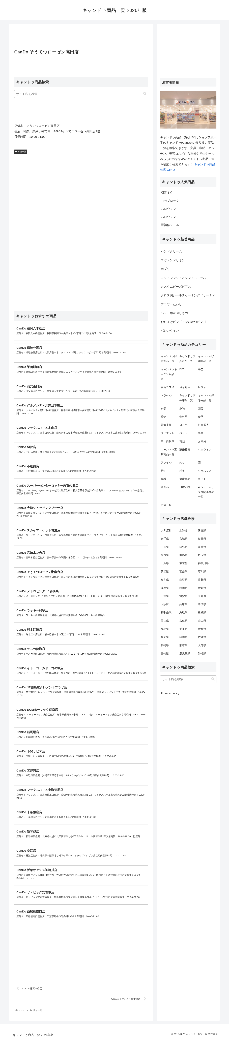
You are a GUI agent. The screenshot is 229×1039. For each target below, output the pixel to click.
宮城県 (183, 538)
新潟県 (165, 571)
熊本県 (183, 645)
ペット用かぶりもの (174, 313)
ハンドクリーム (171, 251)
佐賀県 (202, 637)
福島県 (183, 547)
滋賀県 (183, 596)
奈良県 (202, 604)
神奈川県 (203, 563)
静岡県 (183, 588)
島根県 (202, 612)
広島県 (183, 620)
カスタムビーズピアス (176, 286)
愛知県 (202, 588)
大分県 (202, 645)
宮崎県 (165, 653)
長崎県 (165, 645)
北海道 (183, 530)
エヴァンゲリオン (173, 260)
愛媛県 (202, 629)
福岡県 (183, 637)
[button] (145, 94)
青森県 (202, 530)
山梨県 (183, 579)
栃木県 (165, 555)
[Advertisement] (81, 37)
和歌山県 (166, 612)
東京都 (183, 563)
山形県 (165, 547)
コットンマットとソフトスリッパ (183, 278)
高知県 (165, 637)
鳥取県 (183, 612)
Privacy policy (170, 693)
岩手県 (165, 538)
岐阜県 (165, 588)
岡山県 (165, 620)
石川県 (202, 571)
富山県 (183, 571)
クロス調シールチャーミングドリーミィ (188, 295)
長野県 (202, 579)
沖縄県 (202, 653)
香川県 (183, 629)
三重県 (165, 596)
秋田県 (202, 538)
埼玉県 (202, 555)
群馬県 (183, 555)
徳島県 (165, 629)
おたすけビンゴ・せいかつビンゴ (183, 322)
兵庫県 (183, 604)
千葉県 (165, 563)
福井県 (165, 579)
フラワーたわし (171, 304)
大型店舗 (166, 530)
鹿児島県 (184, 653)
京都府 (202, 596)
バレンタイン (170, 330)
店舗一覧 (22, 151)
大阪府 (165, 604)
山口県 (202, 620)
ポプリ (165, 269)
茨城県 (202, 547)
